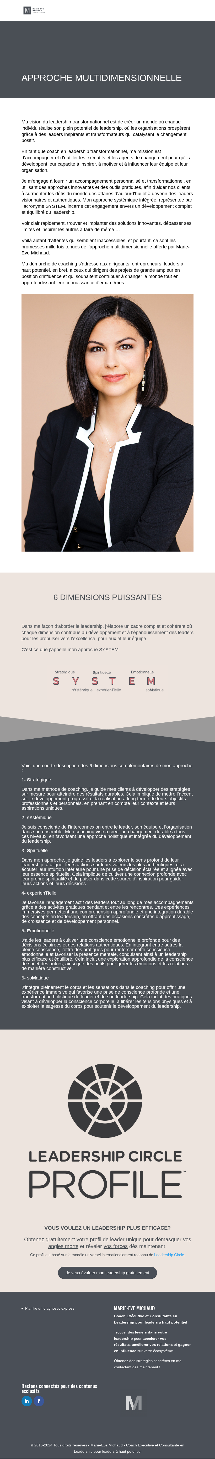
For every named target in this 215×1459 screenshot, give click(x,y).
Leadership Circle (169, 1255)
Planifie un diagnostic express (49, 1308)
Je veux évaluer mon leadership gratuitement (107, 1273)
